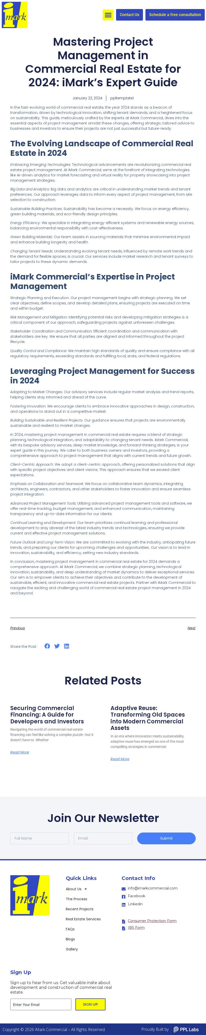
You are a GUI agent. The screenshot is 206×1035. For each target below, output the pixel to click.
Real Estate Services (83, 919)
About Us (73, 888)
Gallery (72, 949)
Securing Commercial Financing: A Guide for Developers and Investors (47, 714)
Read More (19, 752)
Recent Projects (79, 909)
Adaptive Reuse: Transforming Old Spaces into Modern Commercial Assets (148, 718)
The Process (76, 899)
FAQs (70, 929)
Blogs (70, 939)
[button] (108, 15)
